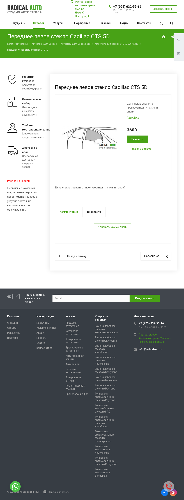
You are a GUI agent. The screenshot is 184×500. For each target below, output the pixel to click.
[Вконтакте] (164, 492)
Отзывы (105, 23)
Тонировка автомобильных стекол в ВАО (104, 408)
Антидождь (73, 364)
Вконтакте (94, 211)
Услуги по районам (101, 318)
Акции (124, 23)
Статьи (40, 342)
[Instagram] (173, 492)
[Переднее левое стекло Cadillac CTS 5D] (89, 137)
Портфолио (82, 23)
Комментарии (69, 211)
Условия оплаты (46, 327)
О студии (12, 322)
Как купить (42, 322)
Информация (45, 316)
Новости (41, 337)
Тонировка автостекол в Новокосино (102, 449)
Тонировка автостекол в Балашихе (102, 472)
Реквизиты (13, 332)
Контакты (144, 23)
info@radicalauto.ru (150, 349)
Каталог (39, 23)
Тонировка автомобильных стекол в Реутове (105, 397)
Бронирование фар (77, 394)
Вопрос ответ (44, 347)
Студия (17, 23)
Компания (13, 316)
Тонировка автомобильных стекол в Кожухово (106, 461)
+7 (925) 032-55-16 (127, 6)
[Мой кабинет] (161, 23)
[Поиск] (171, 23)
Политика (13, 337)
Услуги (58, 23)
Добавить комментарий (112, 227)
